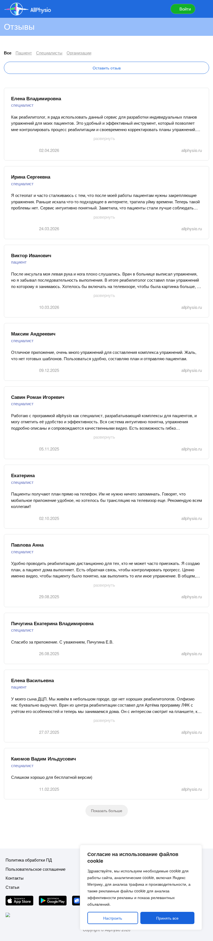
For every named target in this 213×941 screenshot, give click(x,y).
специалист (22, 105)
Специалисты (49, 53)
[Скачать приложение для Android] (53, 901)
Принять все (167, 918)
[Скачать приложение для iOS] (19, 901)
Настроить (112, 918)
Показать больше (106, 811)
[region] (141, 887)
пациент (19, 262)
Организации (79, 53)
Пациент (24, 53)
